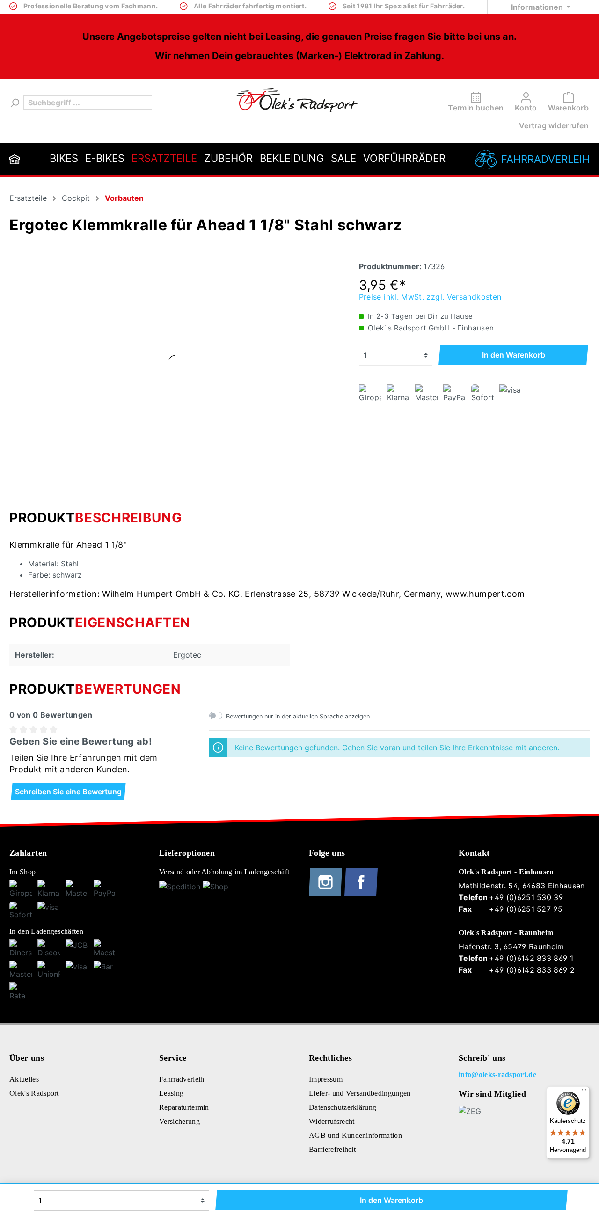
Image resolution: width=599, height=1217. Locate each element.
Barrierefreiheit (332, 1149)
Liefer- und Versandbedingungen (360, 1093)
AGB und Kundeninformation (355, 1135)
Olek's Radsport (34, 1093)
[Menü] (584, 1092)
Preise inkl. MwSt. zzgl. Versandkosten (430, 296)
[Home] (14, 159)
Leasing (171, 1093)
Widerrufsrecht (331, 1121)
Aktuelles (24, 1079)
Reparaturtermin (184, 1107)
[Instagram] (326, 894)
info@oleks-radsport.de (497, 1074)
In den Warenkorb (513, 354)
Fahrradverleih (545, 159)
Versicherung (179, 1121)
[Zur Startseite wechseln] (297, 100)
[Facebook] (361, 894)
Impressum (326, 1079)
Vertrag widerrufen (554, 125)
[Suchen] (14, 102)
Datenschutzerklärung (342, 1107)
